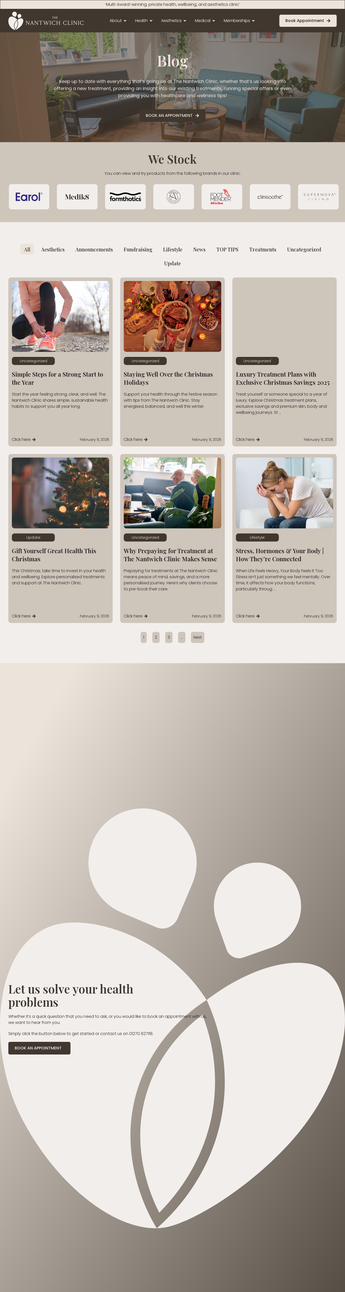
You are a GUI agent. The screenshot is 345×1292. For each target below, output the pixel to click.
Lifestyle (257, 537)
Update (33, 537)
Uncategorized (33, 360)
